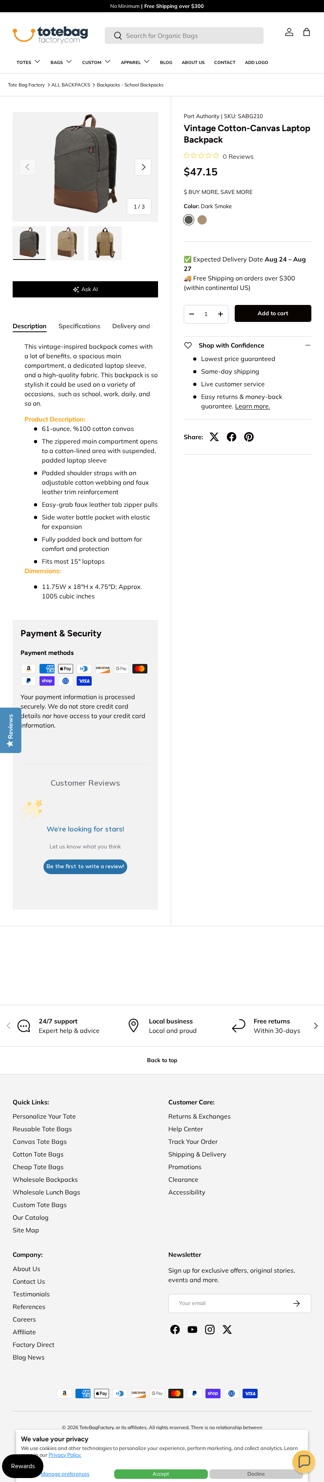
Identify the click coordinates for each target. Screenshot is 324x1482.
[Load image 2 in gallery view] (67, 243)
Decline (256, 1474)
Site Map (26, 1230)
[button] (303, 1461)
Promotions (185, 1167)
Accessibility (186, 1192)
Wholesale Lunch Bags (46, 1192)
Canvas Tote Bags (40, 1141)
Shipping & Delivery (197, 1154)
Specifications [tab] (79, 326)
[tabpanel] (85, 471)
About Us (26, 1269)
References (29, 1306)
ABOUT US (193, 63)
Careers (24, 1319)
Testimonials (31, 1294)
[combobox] (184, 35)
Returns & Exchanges (199, 1116)
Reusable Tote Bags (42, 1129)
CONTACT (224, 63)
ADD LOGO (256, 63)
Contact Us (29, 1281)
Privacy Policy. (65, 1455)
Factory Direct (34, 1344)
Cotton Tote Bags (38, 1154)
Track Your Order (193, 1141)
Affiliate (24, 1332)
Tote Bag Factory (26, 85)
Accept (161, 1474)
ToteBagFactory (96, 1427)
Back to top (162, 1060)
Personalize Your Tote (44, 1116)
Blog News (29, 1357)
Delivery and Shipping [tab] (145, 326)
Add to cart (273, 313)
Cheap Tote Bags (38, 1167)
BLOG (166, 63)
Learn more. (252, 406)
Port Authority (201, 116)
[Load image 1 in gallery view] (29, 243)
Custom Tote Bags (40, 1205)
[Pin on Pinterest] (249, 437)
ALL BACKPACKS (70, 85)
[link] (289, 32)
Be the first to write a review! (85, 866)
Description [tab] (30, 326)
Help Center (185, 1129)
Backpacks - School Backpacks (130, 85)
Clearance (183, 1179)
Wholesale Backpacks (45, 1179)
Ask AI (89, 289)
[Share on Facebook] (231, 437)
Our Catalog (31, 1217)
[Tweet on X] (214, 437)
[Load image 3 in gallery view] (105, 243)
